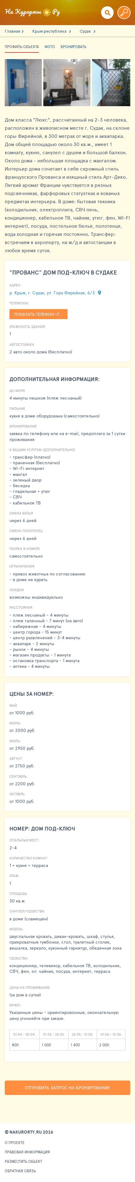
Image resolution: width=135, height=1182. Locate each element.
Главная (12, 31)
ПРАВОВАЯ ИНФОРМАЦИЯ (27, 1151)
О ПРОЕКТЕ (14, 1142)
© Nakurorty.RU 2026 (29, 1132)
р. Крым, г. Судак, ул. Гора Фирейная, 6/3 (52, 293)
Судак (86, 31)
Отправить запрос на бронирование (67, 1088)
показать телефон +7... (38, 314)
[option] (67, 82)
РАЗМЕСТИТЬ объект (23, 1161)
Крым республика (50, 31)
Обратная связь (20, 1170)
